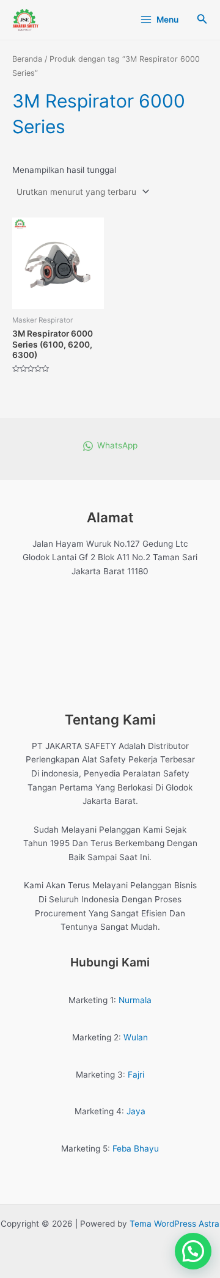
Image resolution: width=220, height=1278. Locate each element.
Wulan (135, 1037)
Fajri (136, 1074)
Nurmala (135, 1000)
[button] (193, 1251)
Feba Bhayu (135, 1148)
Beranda (27, 59)
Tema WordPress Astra (174, 1224)
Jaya (136, 1111)
